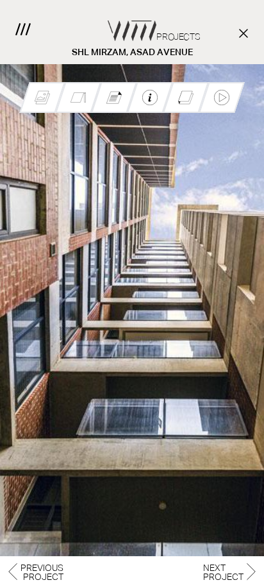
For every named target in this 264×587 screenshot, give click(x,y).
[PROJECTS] (132, 20)
